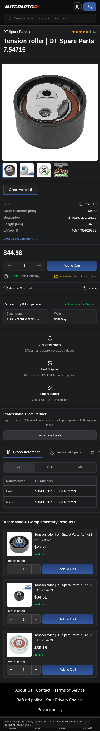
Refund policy (29, 700)
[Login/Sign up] (77, 6)
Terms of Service (69, 690)
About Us (23, 690)
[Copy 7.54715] (81, 204)
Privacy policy (50, 709)
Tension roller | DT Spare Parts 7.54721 (63, 534)
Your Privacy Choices (64, 700)
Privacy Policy (70, 721)
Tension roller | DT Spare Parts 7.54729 (63, 585)
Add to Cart (68, 569)
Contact (43, 690)
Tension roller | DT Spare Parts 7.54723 (63, 635)
